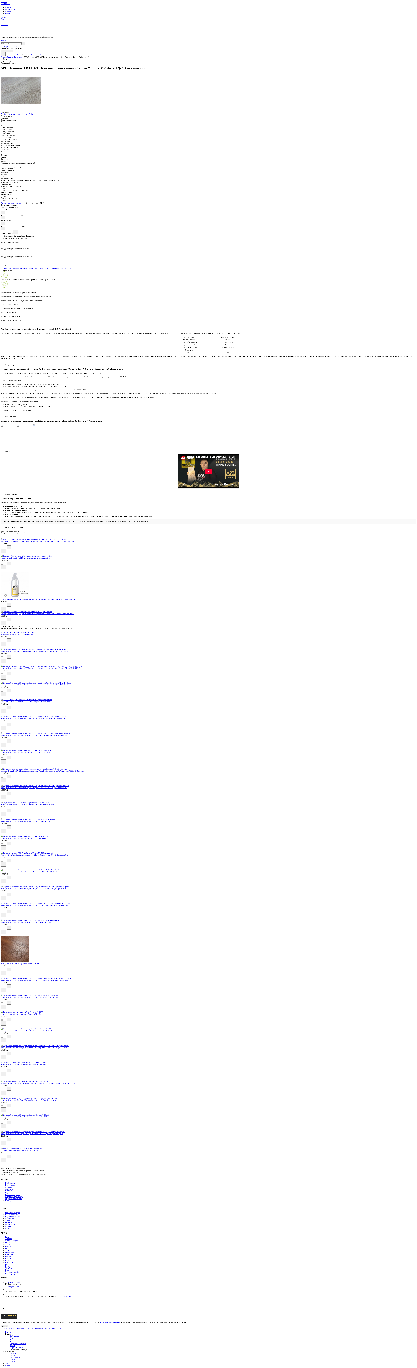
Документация (48, 268)
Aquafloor (8, 1239)
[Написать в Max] (5, 27)
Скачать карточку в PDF (34, 203)
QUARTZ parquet (11, 1191)
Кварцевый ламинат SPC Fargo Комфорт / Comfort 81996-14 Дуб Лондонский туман (32, 1134)
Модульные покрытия (13, 1199)
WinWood (8, 1268)
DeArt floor (9, 1262)
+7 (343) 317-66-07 (64, 1296)
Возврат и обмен (64, 268)
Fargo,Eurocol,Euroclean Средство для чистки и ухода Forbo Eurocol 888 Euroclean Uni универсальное (38, 599)
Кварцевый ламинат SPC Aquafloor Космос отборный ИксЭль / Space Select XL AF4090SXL (35, 685)
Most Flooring (10, 1252)
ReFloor (8, 1256)
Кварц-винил (10, 1185)
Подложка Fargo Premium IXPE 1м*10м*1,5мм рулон (20, 1150)
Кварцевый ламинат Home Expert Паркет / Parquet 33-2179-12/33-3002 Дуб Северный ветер (34, 735)
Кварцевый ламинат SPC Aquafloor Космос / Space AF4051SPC (24, 1117)
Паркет (8, 1193)
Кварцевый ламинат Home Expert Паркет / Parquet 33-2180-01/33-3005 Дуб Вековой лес (33, 872)
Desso (7, 1266)
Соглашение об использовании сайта (47, 1328)
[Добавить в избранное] (15, 232)
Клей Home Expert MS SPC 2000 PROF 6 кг (17, 634)
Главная (4, 2)
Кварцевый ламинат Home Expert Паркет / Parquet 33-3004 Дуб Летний (27, 821)
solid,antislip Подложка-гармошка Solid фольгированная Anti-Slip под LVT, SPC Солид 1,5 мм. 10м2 (37, 541)
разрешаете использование (110, 1322)
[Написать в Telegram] (2, 27)
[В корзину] (3, 551)
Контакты (4, 25)
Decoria (8, 1258)
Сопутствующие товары (14, 1197)
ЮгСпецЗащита (11, 1274)
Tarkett (7, 1250)
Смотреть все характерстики (11, 203)
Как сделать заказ (11, 1215)
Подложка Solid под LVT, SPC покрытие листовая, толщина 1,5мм (25, 558)
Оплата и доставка (8, 21)
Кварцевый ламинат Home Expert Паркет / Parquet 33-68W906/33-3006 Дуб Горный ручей (34, 889)
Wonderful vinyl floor (12, 1272)
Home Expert (9, 1254)
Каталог (4, 41)
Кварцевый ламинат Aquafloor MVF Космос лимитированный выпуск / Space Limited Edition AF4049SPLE (40, 668)
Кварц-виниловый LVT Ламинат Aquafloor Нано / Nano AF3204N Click (27, 804)
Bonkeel (8, 1246)
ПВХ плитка (10, 1183)
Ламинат (8, 1187)
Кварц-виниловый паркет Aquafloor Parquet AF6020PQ (21, 1014)
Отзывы (8, 11)
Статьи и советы (7, 23)
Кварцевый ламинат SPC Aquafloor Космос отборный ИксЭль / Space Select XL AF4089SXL (35, 651)
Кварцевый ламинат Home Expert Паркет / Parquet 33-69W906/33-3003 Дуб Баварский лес (34, 788)
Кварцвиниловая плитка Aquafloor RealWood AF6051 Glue (22, 964)
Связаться (8, 7)
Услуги (3, 17)
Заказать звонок (7, 51)
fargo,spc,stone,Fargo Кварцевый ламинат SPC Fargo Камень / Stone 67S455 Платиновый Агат (35, 855)
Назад (5, 59)
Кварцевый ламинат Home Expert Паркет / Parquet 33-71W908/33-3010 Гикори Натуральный (35, 980)
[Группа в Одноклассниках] (6, 1311)
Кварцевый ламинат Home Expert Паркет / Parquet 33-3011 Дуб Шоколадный (29, 997)
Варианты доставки (12, 1217)
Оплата (8, 1226)
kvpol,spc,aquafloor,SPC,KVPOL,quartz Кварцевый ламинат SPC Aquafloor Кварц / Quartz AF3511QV (38, 1083)
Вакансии (8, 13)
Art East (8, 1245)
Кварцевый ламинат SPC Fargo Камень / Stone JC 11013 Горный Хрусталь (28, 1100)
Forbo (7, 1264)
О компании (5, 4)
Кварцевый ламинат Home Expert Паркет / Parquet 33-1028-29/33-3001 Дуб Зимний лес (33, 718)
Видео (56, 268)
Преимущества (6, 268)
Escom (7, 1260)
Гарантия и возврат (12, 1213)
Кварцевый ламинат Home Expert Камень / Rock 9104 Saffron (23, 838)
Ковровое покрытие (12, 1195)
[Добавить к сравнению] (20, 233)
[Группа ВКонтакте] (6, 1300)
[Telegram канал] (6, 1306)
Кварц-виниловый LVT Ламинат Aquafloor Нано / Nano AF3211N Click (27, 1031)
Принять (4, 1326)
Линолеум (9, 1189)
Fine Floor (8, 1243)
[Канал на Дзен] (6, 1303)
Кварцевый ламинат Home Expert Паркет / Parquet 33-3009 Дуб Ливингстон (29, 922)
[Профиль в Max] (6, 1308)
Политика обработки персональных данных (17, 1328)
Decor (7, 1270)
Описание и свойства (20, 268)
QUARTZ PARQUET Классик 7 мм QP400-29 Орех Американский (26, 702)
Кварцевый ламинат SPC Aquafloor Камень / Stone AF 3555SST (24, 1064)
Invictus (8, 1248)
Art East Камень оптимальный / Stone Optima (17, 114)
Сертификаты (10, 9)
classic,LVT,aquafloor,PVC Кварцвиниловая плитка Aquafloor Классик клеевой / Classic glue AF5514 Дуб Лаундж (42, 771)
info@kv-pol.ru (13, 1287)
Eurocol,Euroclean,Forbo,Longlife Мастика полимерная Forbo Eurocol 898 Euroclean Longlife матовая (37, 614)
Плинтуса (8, 1201)
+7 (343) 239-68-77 (11, 47)
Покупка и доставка (35, 268)
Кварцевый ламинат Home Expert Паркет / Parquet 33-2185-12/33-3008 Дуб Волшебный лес (34, 905)
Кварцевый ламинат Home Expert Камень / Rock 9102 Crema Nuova (26, 752)
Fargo (7, 1237)
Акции (3, 19)
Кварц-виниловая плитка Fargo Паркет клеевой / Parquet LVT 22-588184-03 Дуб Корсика (34, 1048)
